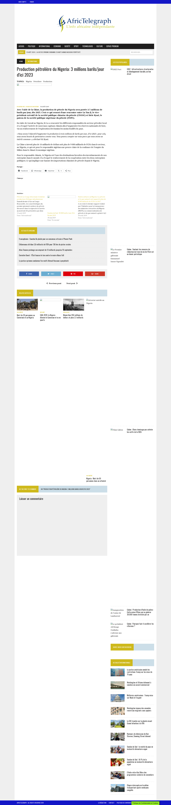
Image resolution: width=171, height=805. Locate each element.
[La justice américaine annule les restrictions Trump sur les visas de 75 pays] (118, 674)
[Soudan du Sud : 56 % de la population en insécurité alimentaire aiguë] (118, 764)
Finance (66, 312)
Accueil (21, 46)
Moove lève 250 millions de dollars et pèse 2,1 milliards (73, 316)
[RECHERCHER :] (141, 51)
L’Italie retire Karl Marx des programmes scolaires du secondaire (140, 773)
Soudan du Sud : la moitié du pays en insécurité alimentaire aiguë (140, 748)
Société (67, 46)
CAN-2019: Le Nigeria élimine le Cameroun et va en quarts (50, 317)
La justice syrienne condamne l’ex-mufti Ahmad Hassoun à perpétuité (44, 260)
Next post (70, 283)
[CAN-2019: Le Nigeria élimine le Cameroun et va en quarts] (50, 309)
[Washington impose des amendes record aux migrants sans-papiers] (118, 713)
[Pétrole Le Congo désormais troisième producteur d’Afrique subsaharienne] (32, 206)
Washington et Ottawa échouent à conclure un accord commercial (139, 683)
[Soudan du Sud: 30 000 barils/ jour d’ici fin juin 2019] (61, 204)
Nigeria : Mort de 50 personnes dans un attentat (96, 479)
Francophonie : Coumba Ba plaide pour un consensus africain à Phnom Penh (45, 239)
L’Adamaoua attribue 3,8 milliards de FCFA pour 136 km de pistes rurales (45, 244)
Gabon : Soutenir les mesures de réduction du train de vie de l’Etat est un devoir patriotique (140, 252)
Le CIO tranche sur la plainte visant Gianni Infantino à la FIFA (139, 722)
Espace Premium (112, 46)
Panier (32, 2)
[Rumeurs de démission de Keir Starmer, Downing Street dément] (118, 739)
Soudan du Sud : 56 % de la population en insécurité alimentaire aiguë (140, 762)
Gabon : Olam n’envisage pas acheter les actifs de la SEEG (140, 430)
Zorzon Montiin (32, 106)
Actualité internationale (121, 662)
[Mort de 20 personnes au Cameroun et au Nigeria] (27, 309)
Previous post (55, 283)
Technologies (87, 46)
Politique (31, 46)
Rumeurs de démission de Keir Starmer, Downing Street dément (139, 735)
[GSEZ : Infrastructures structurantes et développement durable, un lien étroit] (118, 241)
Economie (57, 46)
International (44, 46)
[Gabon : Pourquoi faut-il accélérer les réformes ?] (118, 636)
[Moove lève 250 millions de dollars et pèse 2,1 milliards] (73, 309)
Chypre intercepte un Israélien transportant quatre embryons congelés (138, 788)
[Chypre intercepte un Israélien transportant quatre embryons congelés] (118, 790)
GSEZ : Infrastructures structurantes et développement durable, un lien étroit (140, 71)
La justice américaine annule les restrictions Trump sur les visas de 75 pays (139, 672)
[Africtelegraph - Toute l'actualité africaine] (85, 23)
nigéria (29, 81)
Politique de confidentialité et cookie (129, 803)
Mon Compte (22, 2)
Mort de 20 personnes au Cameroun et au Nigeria (26, 316)
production (47, 81)
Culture (99, 46)
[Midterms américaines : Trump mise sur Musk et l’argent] (118, 700)
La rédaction (102, 803)
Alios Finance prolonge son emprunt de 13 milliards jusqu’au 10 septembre (45, 250)
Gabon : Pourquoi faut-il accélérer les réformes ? (140, 625)
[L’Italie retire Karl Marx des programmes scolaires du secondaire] (118, 777)
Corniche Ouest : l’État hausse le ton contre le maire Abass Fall (41, 255)
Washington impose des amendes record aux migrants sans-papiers (139, 709)
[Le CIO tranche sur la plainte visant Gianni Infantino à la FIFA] (118, 726)
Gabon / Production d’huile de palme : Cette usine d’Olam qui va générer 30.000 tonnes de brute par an (140, 612)
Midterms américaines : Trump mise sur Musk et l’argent (140, 696)
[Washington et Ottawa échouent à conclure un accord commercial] (118, 687)
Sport (76, 46)
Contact (111, 803)
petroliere (38, 81)
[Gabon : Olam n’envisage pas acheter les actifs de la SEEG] (118, 602)
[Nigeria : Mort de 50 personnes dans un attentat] (96, 472)
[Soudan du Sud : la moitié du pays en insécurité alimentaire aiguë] (118, 751)
